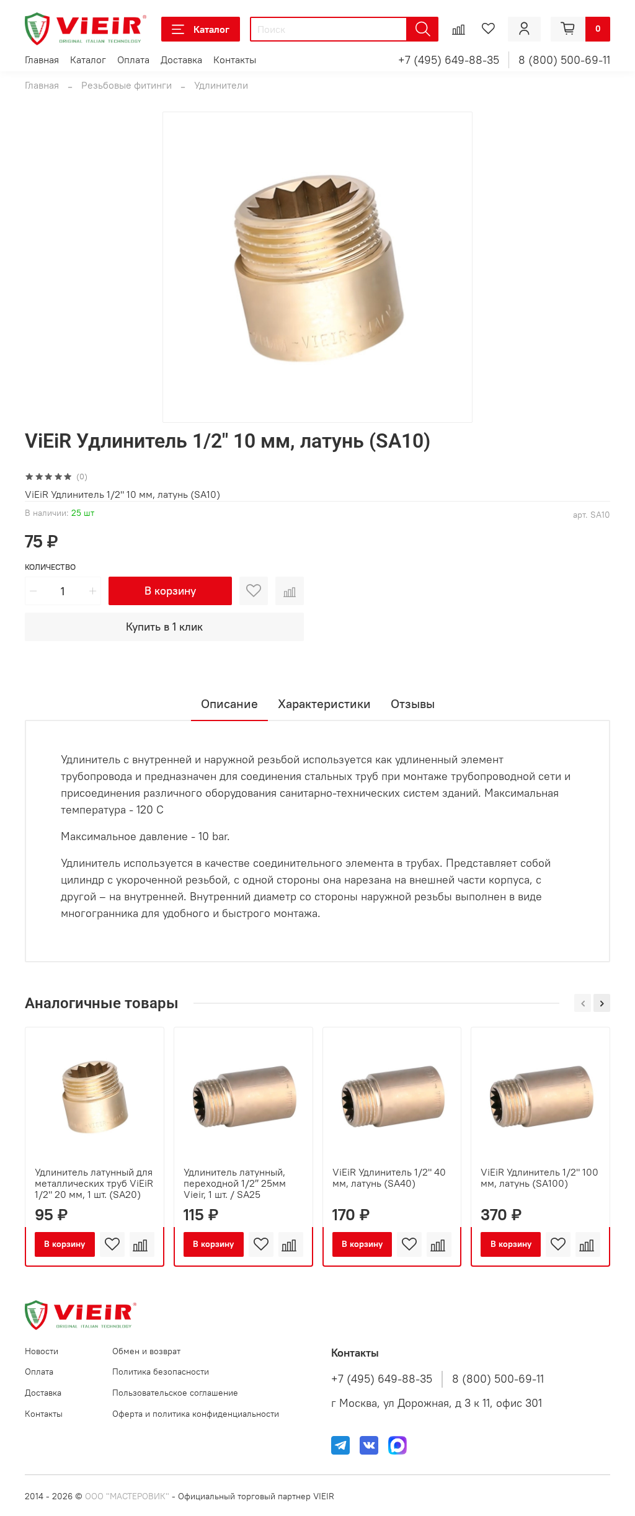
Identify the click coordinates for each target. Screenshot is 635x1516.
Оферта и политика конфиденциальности (195, 1413)
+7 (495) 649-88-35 (448, 60)
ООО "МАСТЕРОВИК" (127, 1496)
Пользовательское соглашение (175, 1392)
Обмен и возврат (146, 1351)
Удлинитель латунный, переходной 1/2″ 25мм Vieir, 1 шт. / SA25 (235, 1183)
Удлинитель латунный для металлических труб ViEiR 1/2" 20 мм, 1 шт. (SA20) (94, 1183)
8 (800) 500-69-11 (564, 60)
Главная (42, 59)
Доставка (181, 59)
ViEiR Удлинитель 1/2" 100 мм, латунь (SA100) (539, 1177)
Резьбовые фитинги (126, 85)
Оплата (133, 59)
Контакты (234, 59)
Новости (41, 1351)
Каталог (211, 29)
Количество (50, 567)
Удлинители (221, 85)
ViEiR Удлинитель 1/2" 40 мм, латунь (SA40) (389, 1177)
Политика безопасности (160, 1371)
